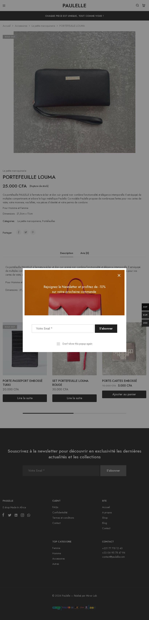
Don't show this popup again (77, 344)
